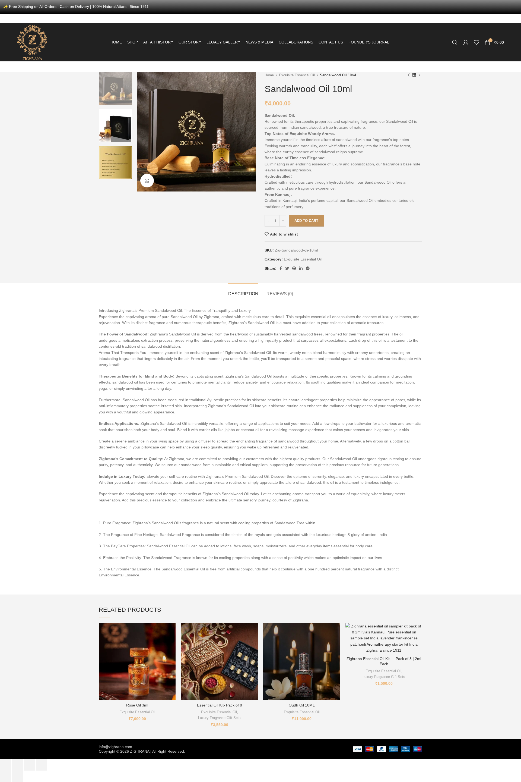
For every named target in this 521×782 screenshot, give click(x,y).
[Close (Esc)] (5, 765)
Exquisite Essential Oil (297, 75)
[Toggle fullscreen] (29, 765)
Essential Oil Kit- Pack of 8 (219, 705)
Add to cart (306, 221)
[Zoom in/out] (41, 765)
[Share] (17, 765)
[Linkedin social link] (301, 268)
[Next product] (419, 75)
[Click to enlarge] (147, 180)
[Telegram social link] (307, 268)
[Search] (454, 42)
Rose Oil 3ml (137, 705)
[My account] (465, 42)
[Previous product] (408, 75)
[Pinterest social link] (294, 268)
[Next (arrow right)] (17, 776)
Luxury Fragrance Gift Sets (219, 718)
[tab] (243, 291)
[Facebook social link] (281, 268)
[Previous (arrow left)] (5, 776)
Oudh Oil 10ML (302, 705)
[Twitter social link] (287, 268)
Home (270, 75)
